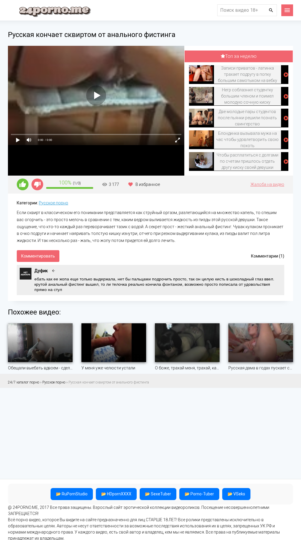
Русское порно (53, 203)
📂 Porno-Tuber (199, 494)
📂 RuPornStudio (72, 494)
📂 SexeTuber (158, 494)
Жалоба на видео (267, 184)
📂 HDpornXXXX (116, 494)
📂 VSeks (236, 494)
